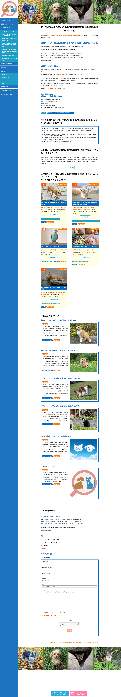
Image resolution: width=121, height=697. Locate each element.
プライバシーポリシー (6, 90)
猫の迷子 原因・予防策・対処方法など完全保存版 (58, 320)
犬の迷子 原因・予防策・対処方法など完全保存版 (58, 350)
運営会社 (3, 71)
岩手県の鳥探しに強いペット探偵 (49, 247)
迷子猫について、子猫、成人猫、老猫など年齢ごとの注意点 (61, 406)
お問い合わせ (4, 86)
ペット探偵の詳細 (54, 215)
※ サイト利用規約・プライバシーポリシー (52, 615)
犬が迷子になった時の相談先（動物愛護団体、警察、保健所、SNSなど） (86, 221)
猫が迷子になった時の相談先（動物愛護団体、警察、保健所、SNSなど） (67, 35)
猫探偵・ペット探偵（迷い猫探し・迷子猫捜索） (51, 303)
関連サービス (5, 83)
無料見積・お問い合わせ (7, 24)
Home (42, 642)
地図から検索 (4, 67)
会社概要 (4, 74)
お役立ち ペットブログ (48, 340)
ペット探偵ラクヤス (5, 20)
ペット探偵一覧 (51, 642)
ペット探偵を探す (49, 89)
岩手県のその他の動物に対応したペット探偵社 (84, 247)
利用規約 (44, 548)
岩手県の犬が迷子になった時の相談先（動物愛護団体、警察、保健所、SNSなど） (84, 203)
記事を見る (57, 340)
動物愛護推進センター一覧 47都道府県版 (56, 436)
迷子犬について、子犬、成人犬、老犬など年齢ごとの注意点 (61, 378)
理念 (3, 80)
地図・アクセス (5, 77)
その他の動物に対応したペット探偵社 (81, 261)
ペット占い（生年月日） (6, 63)
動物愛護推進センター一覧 (63, 75)
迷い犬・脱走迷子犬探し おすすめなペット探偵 (51, 219)
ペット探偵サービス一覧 (8, 31)
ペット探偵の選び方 (6, 28)
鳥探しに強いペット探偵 (57, 250)
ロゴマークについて (47, 466)
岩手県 (42, 35)
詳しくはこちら (50, 222)
